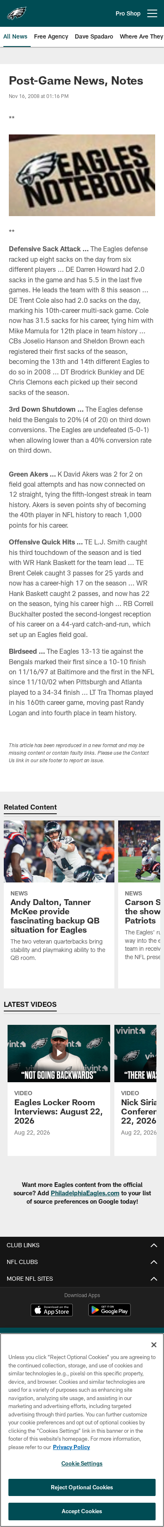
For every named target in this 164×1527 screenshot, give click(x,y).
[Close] (154, 1345)
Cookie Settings (82, 1463)
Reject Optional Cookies (82, 1487)
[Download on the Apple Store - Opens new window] (51, 1311)
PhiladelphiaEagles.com (85, 1193)
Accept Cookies (82, 1511)
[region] (82, 1430)
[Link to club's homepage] (17, 10)
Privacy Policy (71, 1447)
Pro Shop (128, 13)
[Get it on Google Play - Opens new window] (109, 1314)
